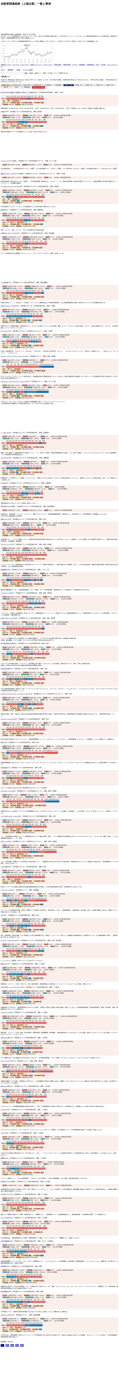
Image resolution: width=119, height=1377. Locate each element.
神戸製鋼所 (4, 1291)
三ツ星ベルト (5, 1194)
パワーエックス (5, 890)
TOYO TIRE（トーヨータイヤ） (11, 987)
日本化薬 (3, 767)
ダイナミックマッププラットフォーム (12, 356)
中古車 (103, 64)
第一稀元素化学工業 (7, 643)
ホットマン (4, 331)
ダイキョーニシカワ (7, 719)
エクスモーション (6, 791)
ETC (97, 64)
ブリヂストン (5, 1012)
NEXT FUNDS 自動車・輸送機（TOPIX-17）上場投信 (17, 92)
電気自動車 (57, 64)
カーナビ (16, 64)
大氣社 (3, 111)
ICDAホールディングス (8, 306)
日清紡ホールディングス (8, 233)
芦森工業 (3, 506)
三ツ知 (3, 483)
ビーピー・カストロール (8, 940)
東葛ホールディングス (8, 173)
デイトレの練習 (28, 70)
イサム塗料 (4, 866)
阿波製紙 (3, 569)
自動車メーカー (6, 64)
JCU (2, 915)
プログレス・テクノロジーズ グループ (13, 381)
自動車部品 (90, 64)
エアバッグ (24, 64)
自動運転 (82, 64)
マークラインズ (5, 593)
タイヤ (75, 64)
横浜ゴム (3, 964)
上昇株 (18, 70)
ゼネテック (4, 841)
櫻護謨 (3, 1158)
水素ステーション (35, 64)
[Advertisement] (53, 20)
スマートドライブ (6, 1061)
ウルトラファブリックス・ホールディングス (15, 694)
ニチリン (3, 1109)
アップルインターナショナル (10, 186)
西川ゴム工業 (5, 1086)
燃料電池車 (67, 64)
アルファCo (4, 458)
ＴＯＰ (3, 70)
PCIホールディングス (7, 618)
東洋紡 (3, 210)
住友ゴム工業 (5, 1037)
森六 (2, 742)
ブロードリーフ (5, 544)
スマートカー (48, 64)
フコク (3, 1133)
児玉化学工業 (5, 668)
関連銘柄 (10, 70)
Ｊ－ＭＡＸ (4, 432)
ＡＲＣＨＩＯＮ (5, 1315)
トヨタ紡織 (4, 282)
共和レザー (4, 519)
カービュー (4, 161)
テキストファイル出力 (38, 87)
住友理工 (3, 1181)
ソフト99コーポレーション (9, 816)
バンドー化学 (5, 1217)
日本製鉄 (3, 1266)
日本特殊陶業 (5, 1241)
